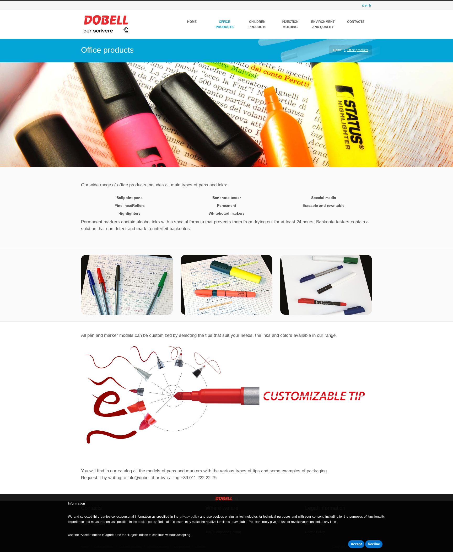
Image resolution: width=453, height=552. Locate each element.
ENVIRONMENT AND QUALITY (323, 24)
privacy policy (189, 516)
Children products (257, 24)
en (366, 5)
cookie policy (147, 522)
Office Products (225, 24)
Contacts (355, 22)
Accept (356, 544)
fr (370, 5)
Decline (374, 544)
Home (192, 22)
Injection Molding (290, 24)
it (363, 5)
